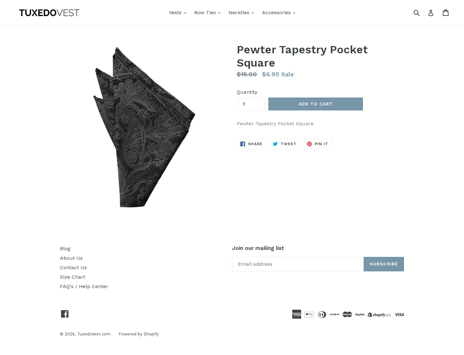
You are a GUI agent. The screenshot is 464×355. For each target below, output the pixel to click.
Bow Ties (205, 12)
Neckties (240, 12)
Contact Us (73, 267)
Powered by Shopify (138, 334)
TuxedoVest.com (93, 334)
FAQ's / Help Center (84, 286)
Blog (65, 248)
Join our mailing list (258, 248)
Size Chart (72, 277)
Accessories (277, 12)
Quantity (247, 92)
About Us (71, 258)
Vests (176, 12)
